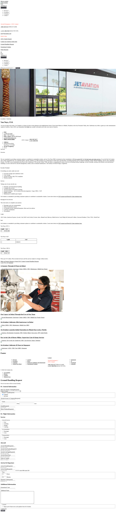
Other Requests (4, 49)
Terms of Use (7, 377)
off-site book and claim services (93, 159)
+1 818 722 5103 (8, 133)
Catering (6, 427)
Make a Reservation (9, 139)
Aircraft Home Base (6, 455)
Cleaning (6, 423)
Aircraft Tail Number (8, 449)
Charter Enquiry (8, 39)
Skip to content (4, 1)
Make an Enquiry (5, 261)
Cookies (6, 375)
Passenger (6, 431)
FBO (28, 127)
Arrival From (7, 466)
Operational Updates (6, 47)
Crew (5, 432)
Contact (6, 15)
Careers (29, 359)
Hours (8, 474)
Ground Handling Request (7, 44)
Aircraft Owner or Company (10, 398)
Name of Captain (5, 458)
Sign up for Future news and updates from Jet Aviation (17, 506)
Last (35, 403)
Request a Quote (14, 261)
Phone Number (7, 409)
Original (6, 394)
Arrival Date (6, 469)
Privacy (6, 374)
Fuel (5, 422)
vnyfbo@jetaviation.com (10, 138)
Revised (6, 396)
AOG (2, 39)
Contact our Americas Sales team (9, 41)
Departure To (7, 479)
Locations (6, 12)
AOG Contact (21, 261)
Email (5, 406)
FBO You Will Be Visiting (10, 389)
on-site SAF (79, 159)
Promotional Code (5, 487)
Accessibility (7, 372)
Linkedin (73, 364)
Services (6, 10)
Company (6, 14)
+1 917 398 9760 (5, 31)
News (28, 361)
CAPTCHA (4, 509)
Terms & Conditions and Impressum (36, 362)
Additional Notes (5, 490)
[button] (2, 4)
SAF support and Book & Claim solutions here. (70, 196)
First (18, 403)
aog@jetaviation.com (6, 33)
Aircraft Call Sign (8, 452)
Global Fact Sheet (17, 364)
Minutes (9, 477)
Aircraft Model (7, 446)
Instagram (73, 359)
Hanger (6, 425)
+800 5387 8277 (5, 26)
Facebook (73, 362)
